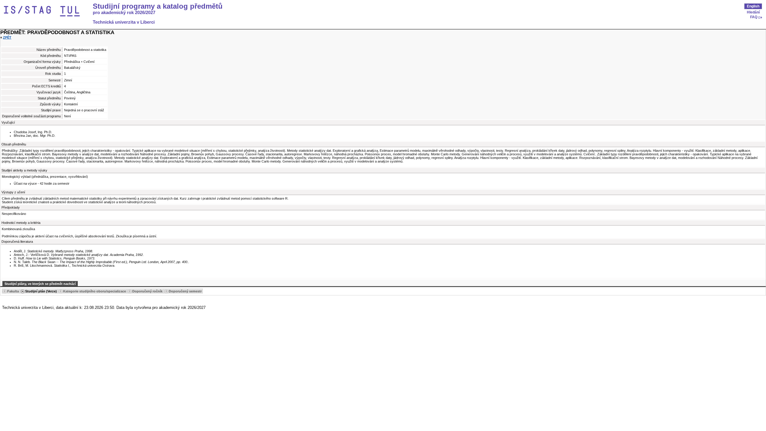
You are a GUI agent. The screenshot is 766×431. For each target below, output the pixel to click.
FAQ (753, 17)
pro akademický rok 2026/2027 (124, 12)
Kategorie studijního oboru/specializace (94, 291)
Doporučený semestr (185, 291)
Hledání (753, 12)
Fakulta (13, 291)
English (753, 6)
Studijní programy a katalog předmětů (158, 6)
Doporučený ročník (147, 291)
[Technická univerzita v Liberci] (47, 11)
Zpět (7, 37)
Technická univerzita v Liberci (124, 22)
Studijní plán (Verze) (41, 291)
